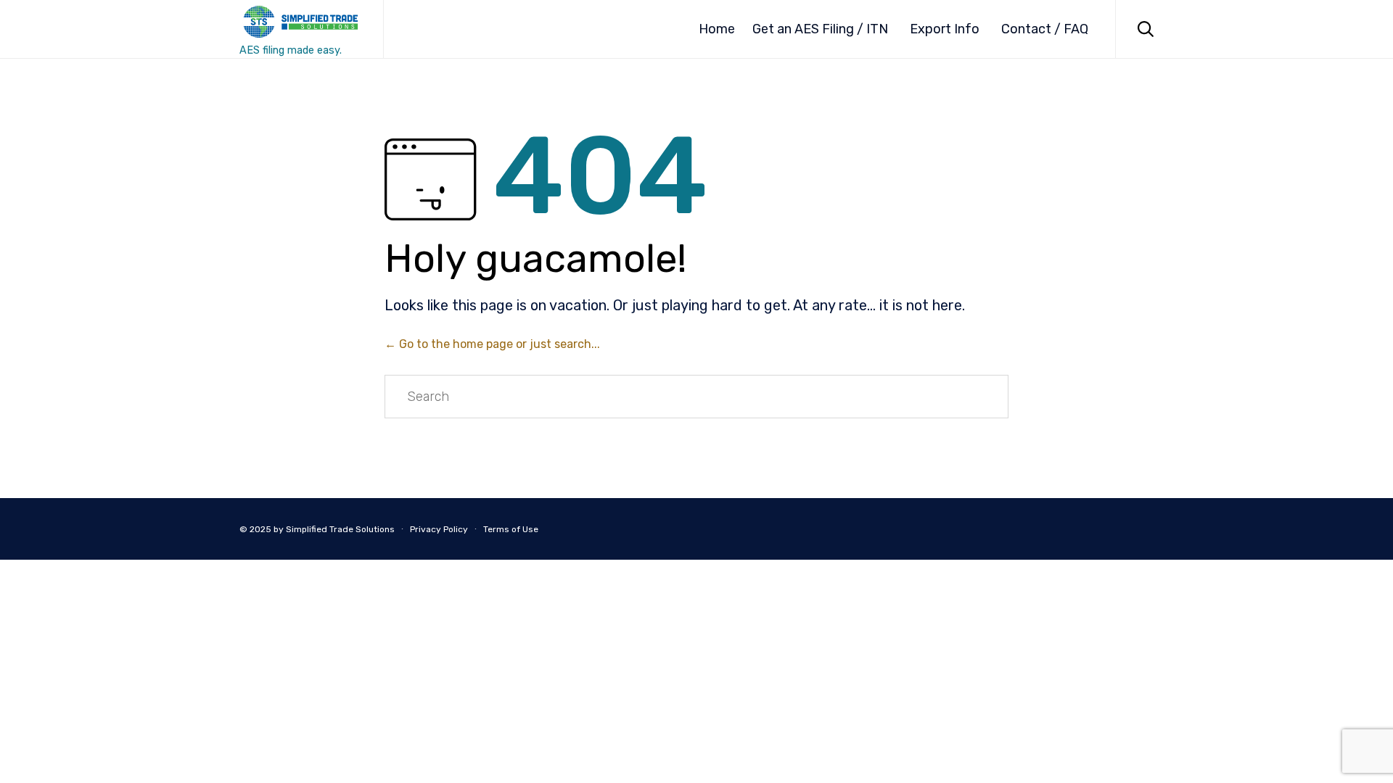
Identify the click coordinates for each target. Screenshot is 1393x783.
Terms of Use (510, 529)
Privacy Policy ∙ (443, 529)
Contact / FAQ (1044, 29)
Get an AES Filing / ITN (820, 29)
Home (717, 29)
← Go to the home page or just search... (492, 344)
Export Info (944, 29)
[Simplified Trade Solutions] (300, 21)
